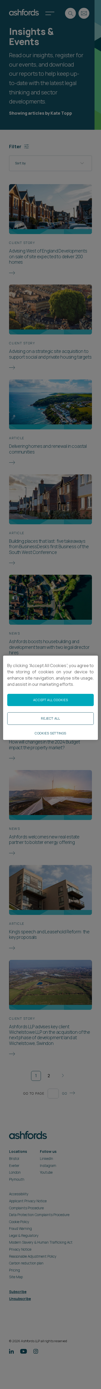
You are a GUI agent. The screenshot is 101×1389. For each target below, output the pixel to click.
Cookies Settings (50, 733)
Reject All (50, 718)
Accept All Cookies (50, 700)
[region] (50, 697)
